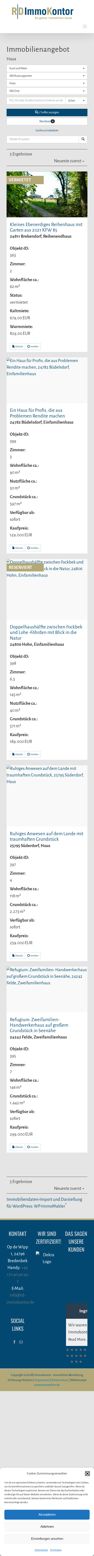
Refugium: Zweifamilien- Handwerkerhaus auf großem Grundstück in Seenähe (39, 1025)
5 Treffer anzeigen (48, 112)
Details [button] (19, 346)
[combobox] (47, 68)
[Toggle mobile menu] (85, 26)
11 (67, 1356)
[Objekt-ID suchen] (83, 139)
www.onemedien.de (47, 1384)
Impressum (56, 1550)
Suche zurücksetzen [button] (47, 130)
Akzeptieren (47, 1514)
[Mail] (21, 1342)
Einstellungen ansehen (47, 1538)
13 (76, 1356)
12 (72, 1356)
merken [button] (34, 346)
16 (72, 1362)
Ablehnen (47, 1526)
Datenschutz (41, 1550)
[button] (87, 1473)
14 (81, 1356)
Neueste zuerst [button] (68, 161)
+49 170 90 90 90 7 (17, 1274)
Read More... (78, 1339)
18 (81, 1362)
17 (76, 1362)
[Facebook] (14, 1342)
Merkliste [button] (46, 121)
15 (85, 1356)
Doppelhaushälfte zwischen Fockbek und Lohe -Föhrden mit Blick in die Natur (46, 633)
